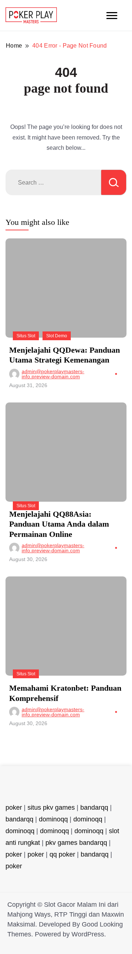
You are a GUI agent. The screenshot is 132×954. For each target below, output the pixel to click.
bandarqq (94, 807)
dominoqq (53, 819)
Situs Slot (25, 335)
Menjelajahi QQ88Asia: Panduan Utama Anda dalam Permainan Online (59, 524)
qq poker (62, 854)
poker (14, 807)
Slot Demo (56, 335)
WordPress (88, 934)
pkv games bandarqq (76, 842)
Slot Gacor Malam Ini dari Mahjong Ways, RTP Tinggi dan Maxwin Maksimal (65, 914)
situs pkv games (51, 807)
